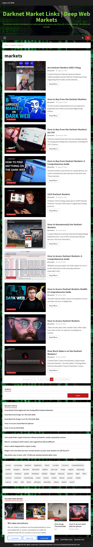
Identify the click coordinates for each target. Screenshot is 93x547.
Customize (15, 538)
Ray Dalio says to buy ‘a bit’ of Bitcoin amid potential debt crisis (31, 455)
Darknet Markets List (47, 544)
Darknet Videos (88, 38)
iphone (70, 473)
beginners (38, 465)
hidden (44, 473)
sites (16, 482)
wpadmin (52, 70)
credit (8, 469)
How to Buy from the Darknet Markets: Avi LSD (25, 139)
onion (38, 478)
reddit (78, 478)
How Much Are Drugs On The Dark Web (20, 414)
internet (61, 473)
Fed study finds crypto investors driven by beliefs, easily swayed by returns (35, 437)
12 (55, 379)
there (29, 482)
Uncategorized (11, 87)
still (22, 482)
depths (45, 469)
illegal (52, 473)
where (56, 482)
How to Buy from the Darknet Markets (25, 107)
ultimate (37, 482)
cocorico (65, 465)
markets (18, 478)
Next (67, 379)
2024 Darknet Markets (25, 202)
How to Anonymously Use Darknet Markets (25, 234)
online (54, 478)
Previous (27, 379)
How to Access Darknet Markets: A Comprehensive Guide (25, 265)
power (69, 478)
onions (46, 478)
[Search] (82, 38)
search (8, 482)
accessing (18, 465)
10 (48, 379)
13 (59, 379)
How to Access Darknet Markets (25, 329)
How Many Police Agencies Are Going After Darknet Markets (29, 410)
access (8, 465)
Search (8, 389)
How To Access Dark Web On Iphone (19, 423)
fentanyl (18, 473)
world (72, 482)
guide (26, 473)
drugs (63, 469)
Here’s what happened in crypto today (20, 446)
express (9, 473)
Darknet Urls (79, 539)
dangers (16, 469)
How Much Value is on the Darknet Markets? (25, 360)
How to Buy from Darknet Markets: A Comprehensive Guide (25, 170)
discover (54, 469)
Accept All (44, 538)
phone (62, 478)
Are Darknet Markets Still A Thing (25, 75)
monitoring (28, 478)
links (84, 473)
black (47, 465)
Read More (53, 84)
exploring (80, 469)
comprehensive (78, 465)
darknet (26, 469)
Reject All (29, 538)
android (28, 465)
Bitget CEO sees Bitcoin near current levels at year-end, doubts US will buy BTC (37, 450)
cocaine (56, 465)
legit (77, 473)
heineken (35, 473)
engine (70, 469)
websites (47, 482)
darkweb (35, 469)
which (64, 482)
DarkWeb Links (66, 539)
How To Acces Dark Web (14, 428)
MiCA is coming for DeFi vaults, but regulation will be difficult (30, 442)
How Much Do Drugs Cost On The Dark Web (22, 419)
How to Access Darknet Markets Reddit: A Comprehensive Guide (25, 297)
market (8, 478)
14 (63, 379)
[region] (29, 530)
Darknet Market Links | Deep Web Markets (46, 16)
